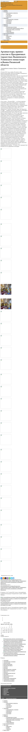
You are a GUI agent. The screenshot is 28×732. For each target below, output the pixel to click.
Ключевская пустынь (11, 27)
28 (8, 632)
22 (10, 630)
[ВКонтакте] (1, 578)
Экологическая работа (8, 681)
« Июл (2, 635)
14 (8, 629)
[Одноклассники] (3, 578)
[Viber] (7, 578)
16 (11, 629)
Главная (5, 10)
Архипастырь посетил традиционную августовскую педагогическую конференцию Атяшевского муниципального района (14, 644)
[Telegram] (13, 578)
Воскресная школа (7, 665)
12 (4, 629)
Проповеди (9, 20)
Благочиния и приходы (12, 13)
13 (6, 629)
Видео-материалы (7, 664)
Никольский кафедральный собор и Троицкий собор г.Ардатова (15, 29)
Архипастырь (6, 663)
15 (10, 629)
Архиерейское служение (12, 19)
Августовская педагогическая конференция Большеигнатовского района (14, 655)
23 (11, 630)
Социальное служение (8, 679)
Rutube (5, 693)
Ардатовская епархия (6, 685)
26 (4, 632)
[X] (5, 578)
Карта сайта (6, 40)
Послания (8, 23)
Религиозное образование (9, 678)
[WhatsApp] (9, 578)
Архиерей (5, 18)
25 (3, 632)
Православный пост (8, 675)
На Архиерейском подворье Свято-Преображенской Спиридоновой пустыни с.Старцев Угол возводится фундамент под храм (13, 604)
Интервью (8, 22)
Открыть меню (4, 42)
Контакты (8, 16)
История (8, 14)
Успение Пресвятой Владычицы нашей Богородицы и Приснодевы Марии (13, 649)
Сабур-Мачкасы (10, 32)
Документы (9, 15)
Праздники (6, 677)
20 (6, 630)
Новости (5, 24)
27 (6, 632)
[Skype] (11, 578)
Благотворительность (8, 33)
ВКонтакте (6, 692)
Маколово (8, 31)
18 (3, 630)
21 (8, 630)
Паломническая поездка (9, 673)
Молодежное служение (9, 670)
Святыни (5, 25)
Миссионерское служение (9, 669)
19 (4, 630)
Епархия (5, 11)
